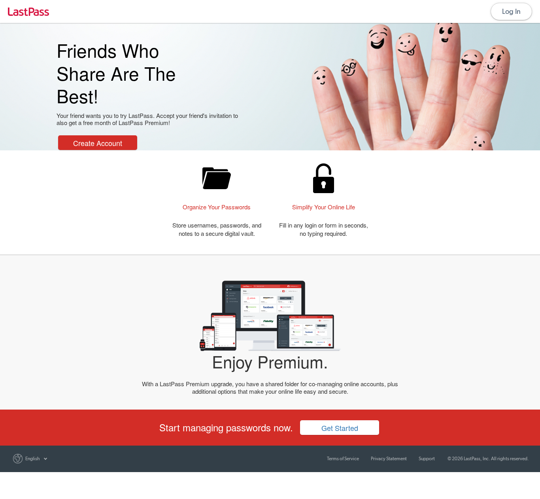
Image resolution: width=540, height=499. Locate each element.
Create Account (97, 143)
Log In (511, 11)
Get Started (339, 428)
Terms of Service (343, 458)
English (32, 458)
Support (427, 458)
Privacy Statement (389, 458)
